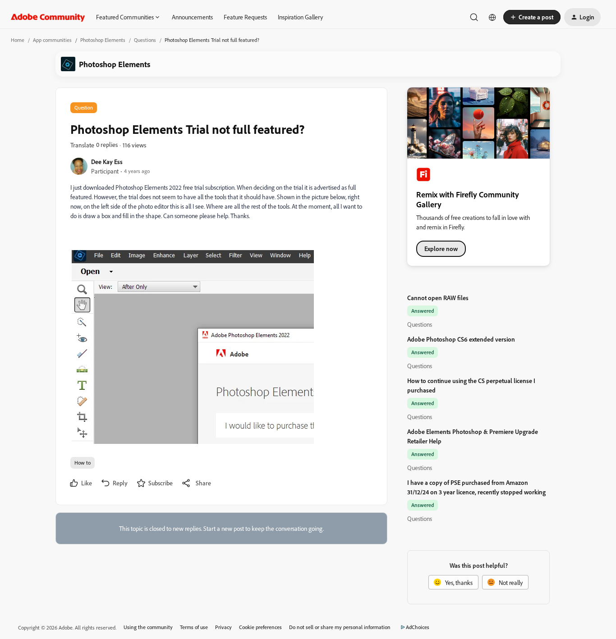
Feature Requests (245, 17)
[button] (532, 17)
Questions (145, 40)
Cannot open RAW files (438, 297)
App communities (52, 40)
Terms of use (194, 627)
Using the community (148, 627)
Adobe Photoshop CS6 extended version (461, 339)
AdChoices (417, 627)
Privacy (223, 627)
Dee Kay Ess (107, 161)
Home (17, 40)
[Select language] (492, 17)
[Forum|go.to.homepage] (48, 17)
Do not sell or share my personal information (340, 627)
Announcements (192, 17)
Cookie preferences (260, 627)
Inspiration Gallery (300, 17)
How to (82, 462)
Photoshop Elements (102, 40)
